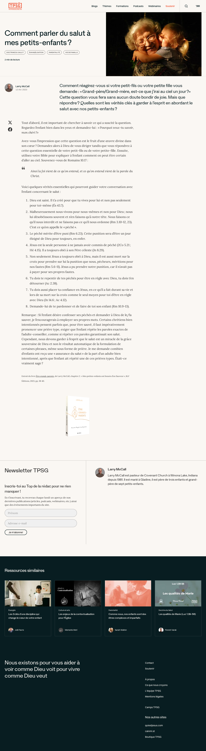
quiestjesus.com (154, 725)
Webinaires (154, 6)
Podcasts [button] (138, 6)
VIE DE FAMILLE (71, 52)
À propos (150, 679)
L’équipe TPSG (153, 690)
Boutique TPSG (153, 736)
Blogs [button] (95, 6)
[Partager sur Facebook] (10, 129)
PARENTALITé (54, 52)
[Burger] (197, 6)
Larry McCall (23, 86)
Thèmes (106, 6)
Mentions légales (154, 696)
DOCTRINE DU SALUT (15, 52)
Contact (149, 662)
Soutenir (170, 6)
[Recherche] (184, 6)
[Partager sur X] (10, 122)
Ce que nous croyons (156, 685)
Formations (122, 6)
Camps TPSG (152, 707)
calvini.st (150, 731)
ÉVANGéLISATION (36, 52)
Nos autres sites (155, 717)
